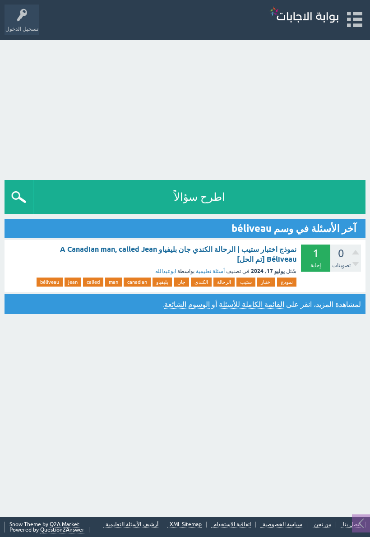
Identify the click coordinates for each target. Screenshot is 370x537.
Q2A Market (64, 524)
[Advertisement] (185, 107)
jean (73, 282)
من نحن (322, 525)
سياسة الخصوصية (282, 525)
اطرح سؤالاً (199, 197)
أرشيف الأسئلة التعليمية (132, 525)
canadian (137, 282)
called (93, 282)
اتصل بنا (352, 525)
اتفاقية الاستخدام (232, 525)
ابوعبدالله (165, 271)
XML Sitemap (186, 525)
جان (181, 282)
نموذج (287, 282)
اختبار (266, 282)
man (113, 282)
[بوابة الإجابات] (303, 16)
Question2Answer (62, 530)
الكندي (201, 282)
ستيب (246, 282)
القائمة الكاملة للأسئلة (251, 304)
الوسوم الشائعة (187, 304)
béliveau (49, 282)
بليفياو (162, 282)
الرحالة (224, 282)
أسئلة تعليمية (210, 271)
